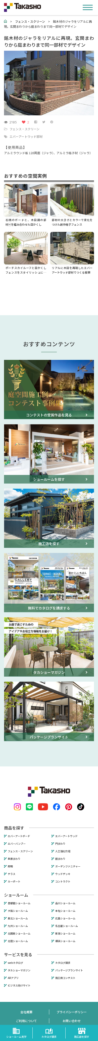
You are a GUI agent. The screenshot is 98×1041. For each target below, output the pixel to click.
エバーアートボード (19, 836)
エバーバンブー (17, 843)
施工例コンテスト (65, 978)
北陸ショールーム (18, 941)
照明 (10, 866)
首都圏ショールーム (19, 903)
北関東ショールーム (19, 933)
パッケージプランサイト (69, 970)
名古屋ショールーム (66, 926)
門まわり (60, 843)
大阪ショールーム (18, 911)
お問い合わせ (72, 1021)
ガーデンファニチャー (67, 866)
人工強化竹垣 (62, 851)
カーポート (14, 881)
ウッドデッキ (62, 874)
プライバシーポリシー (72, 1012)
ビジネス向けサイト (19, 985)
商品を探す (14, 828)
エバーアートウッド (66, 836)
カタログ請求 (62, 963)
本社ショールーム (65, 911)
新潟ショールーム (65, 933)
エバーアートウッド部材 (26, 136)
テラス (11, 874)
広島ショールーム (65, 918)
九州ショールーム (18, 926)
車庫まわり (14, 859)
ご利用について (26, 1021)
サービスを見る (18, 954)
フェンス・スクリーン (24, 129)
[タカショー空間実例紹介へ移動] (5, 21)
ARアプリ (13, 978)
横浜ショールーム (65, 941)
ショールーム (16, 895)
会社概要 (26, 1012)
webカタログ (15, 963)
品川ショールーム (65, 903)
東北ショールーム (18, 918)
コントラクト (62, 881)
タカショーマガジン (19, 970)
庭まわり (60, 859)
